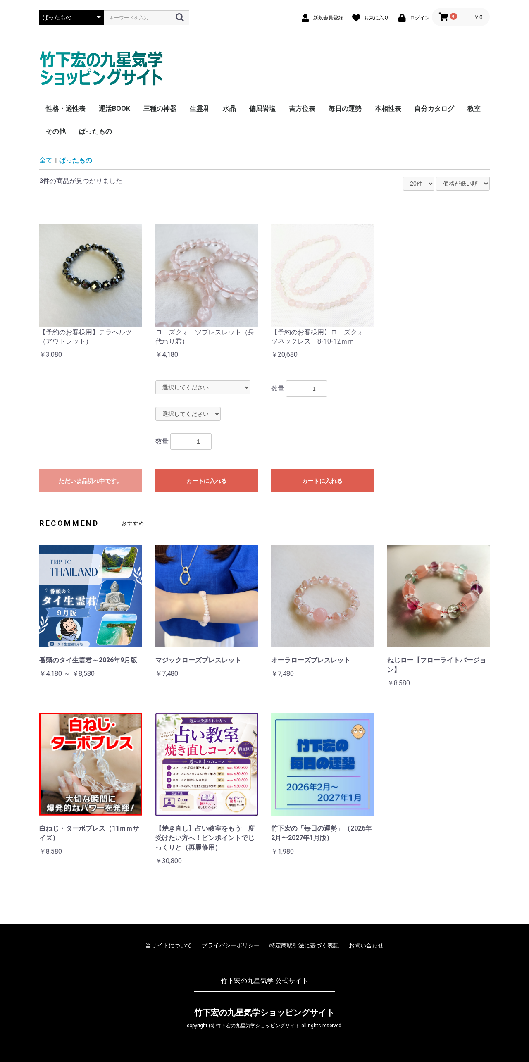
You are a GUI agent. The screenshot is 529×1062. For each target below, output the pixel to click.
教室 (474, 108)
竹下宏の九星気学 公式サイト (264, 981)
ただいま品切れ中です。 (90, 480)
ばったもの (95, 131)
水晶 (229, 108)
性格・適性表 (66, 108)
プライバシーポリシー (231, 945)
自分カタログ (434, 108)
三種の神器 (159, 108)
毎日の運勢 (345, 108)
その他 (56, 131)
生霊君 (200, 108)
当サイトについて (168, 945)
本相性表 (388, 108)
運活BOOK (114, 108)
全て (45, 160)
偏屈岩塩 (262, 108)
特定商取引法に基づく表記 (304, 945)
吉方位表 (302, 108)
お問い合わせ (366, 945)
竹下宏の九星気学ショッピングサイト (264, 1012)
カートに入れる (206, 480)
